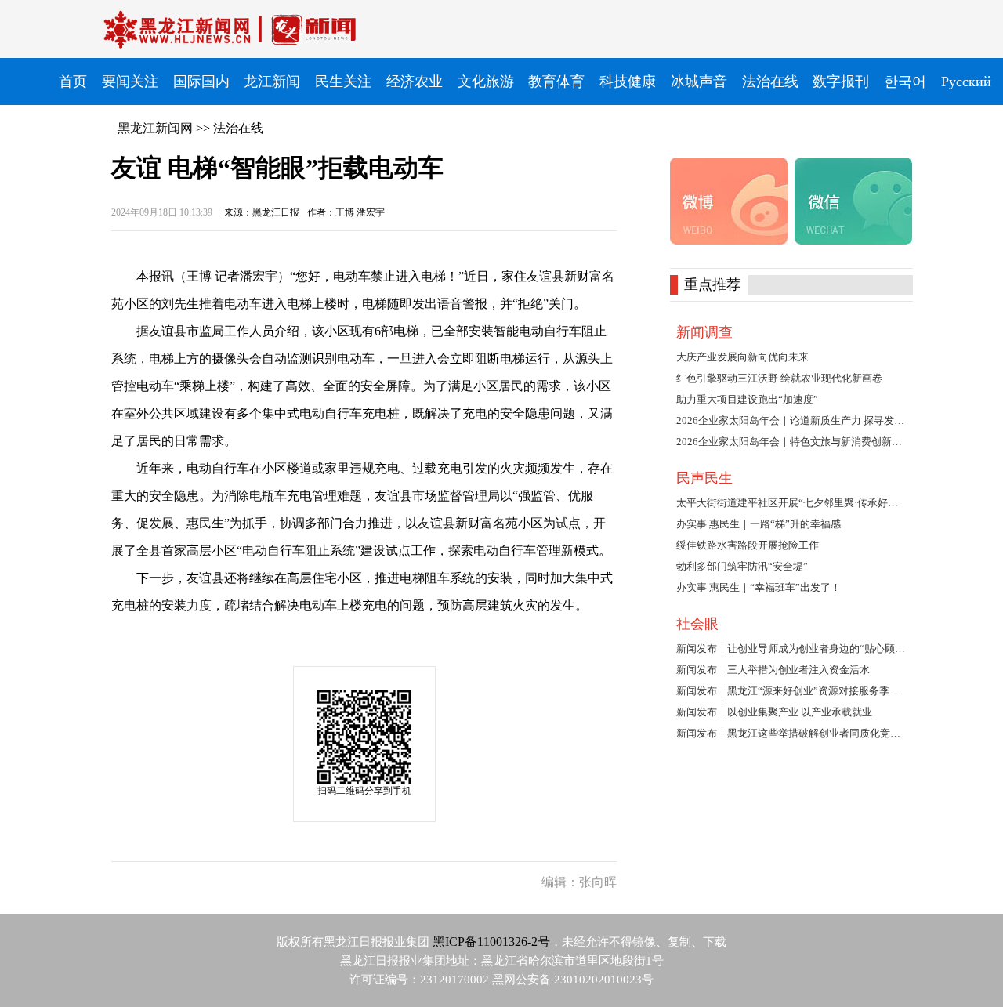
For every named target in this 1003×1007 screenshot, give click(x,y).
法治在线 (238, 128)
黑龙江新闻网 (155, 128)
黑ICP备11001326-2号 (491, 941)
